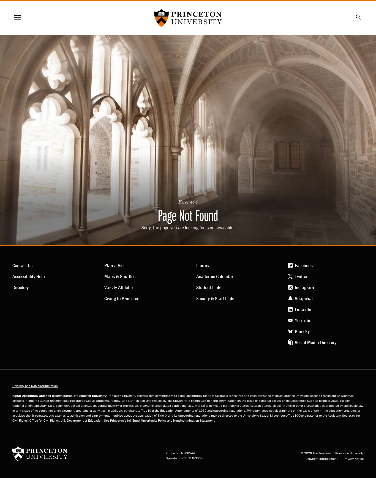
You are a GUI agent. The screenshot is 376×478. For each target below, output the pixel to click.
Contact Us (22, 265)
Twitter (301, 276)
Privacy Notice (354, 458)
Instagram (304, 287)
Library (202, 265)
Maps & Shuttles (119, 276)
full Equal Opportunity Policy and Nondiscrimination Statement (171, 420)
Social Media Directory (315, 342)
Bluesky (302, 331)
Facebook (304, 265)
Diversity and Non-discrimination (35, 386)
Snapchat (304, 298)
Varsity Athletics (119, 287)
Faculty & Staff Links (215, 298)
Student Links (209, 287)
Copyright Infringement (322, 458)
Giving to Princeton (122, 298)
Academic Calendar (214, 276)
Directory (20, 287)
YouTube (303, 320)
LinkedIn (303, 309)
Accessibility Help (28, 276)
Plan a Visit (115, 265)
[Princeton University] (39, 456)
